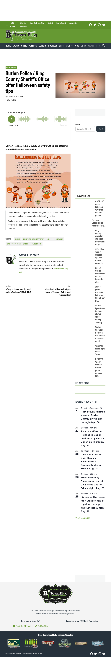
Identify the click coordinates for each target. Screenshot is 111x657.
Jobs (77, 45)
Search (77, 124)
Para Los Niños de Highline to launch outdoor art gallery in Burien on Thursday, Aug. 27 (93, 438)
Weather (92, 45)
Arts (61, 45)
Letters (42, 45)
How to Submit (61, 23)
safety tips (36, 244)
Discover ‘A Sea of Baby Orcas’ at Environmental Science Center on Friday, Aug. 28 (91, 461)
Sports (69, 45)
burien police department (33, 239)
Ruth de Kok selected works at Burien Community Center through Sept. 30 (93, 417)
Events (16, 45)
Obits (83, 45)
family (49, 239)
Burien (17, 239)
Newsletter (23, 26)
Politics (33, 45)
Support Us (72, 23)
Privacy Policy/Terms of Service (32, 653)
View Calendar (82, 517)
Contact (50, 23)
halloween (59, 239)
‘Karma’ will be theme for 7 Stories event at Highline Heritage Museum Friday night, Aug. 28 (93, 504)
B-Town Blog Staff (15, 96)
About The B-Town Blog (37, 23)
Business (52, 45)
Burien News (11, 67)
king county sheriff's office (18, 244)
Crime (24, 45)
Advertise (23, 23)
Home (8, 45)
